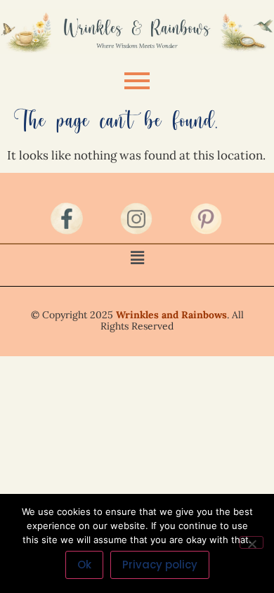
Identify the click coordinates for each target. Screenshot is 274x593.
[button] (137, 258)
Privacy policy (159, 564)
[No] (251, 542)
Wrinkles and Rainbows (171, 314)
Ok (84, 564)
